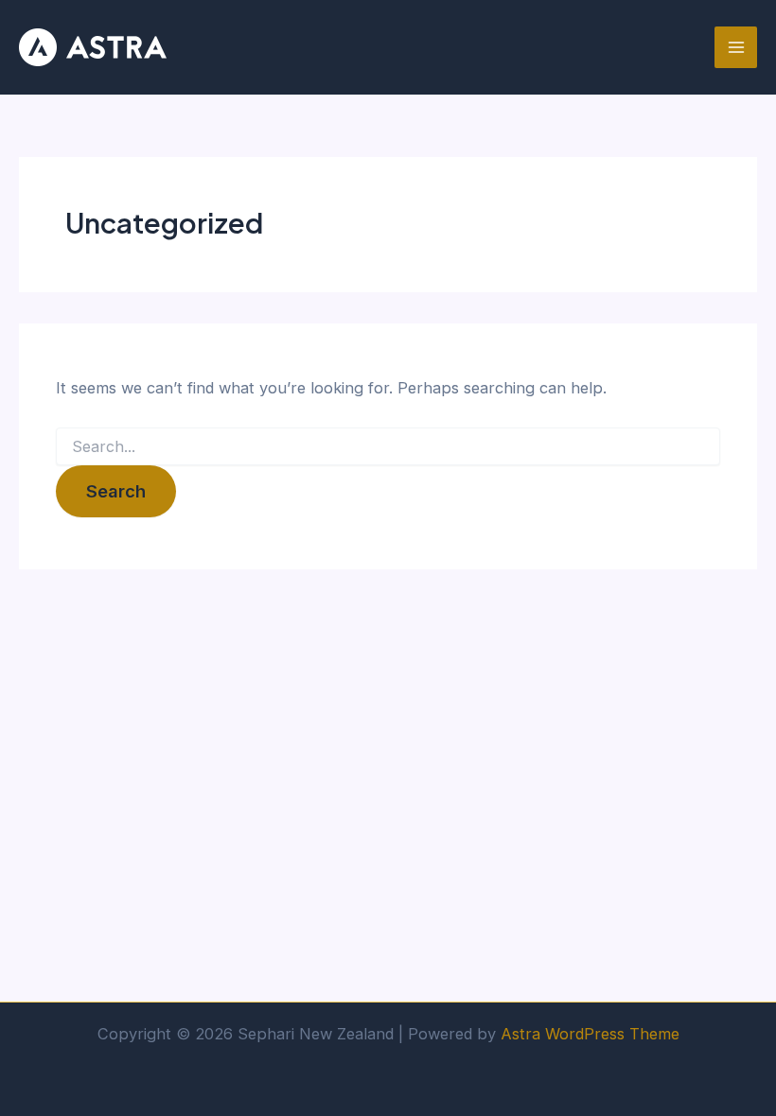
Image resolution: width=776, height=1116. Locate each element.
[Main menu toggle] (735, 47)
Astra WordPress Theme (590, 1033)
